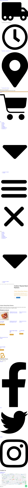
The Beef (3, 122)
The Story (4, 172)
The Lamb (3, 124)
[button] (14, 203)
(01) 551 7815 (2, 473)
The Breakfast (3, 236)
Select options (2, 324)
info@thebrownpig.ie (2, 472)
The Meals (3, 126)
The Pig (3, 125)
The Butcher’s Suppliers (6, 281)
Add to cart (18, 297)
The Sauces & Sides (4, 237)
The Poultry (3, 123)
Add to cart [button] (11, 334)
